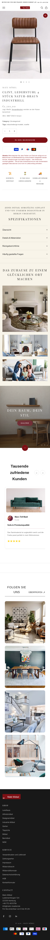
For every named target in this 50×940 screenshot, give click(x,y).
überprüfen (37, 592)
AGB (4, 878)
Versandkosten (17, 109)
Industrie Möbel (8, 822)
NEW (4, 842)
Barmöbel (6, 838)
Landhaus (6, 810)
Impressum (6, 863)
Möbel (4, 834)
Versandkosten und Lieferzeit (14, 855)
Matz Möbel (9, 87)
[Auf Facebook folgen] (3, 916)
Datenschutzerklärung (11, 874)
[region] (25, 417)
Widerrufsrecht (8, 867)
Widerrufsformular (9, 871)
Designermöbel (8, 818)
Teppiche (6, 830)
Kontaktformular (8, 882)
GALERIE (25, 423)
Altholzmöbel (7, 814)
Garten (5, 826)
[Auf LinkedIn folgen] (16, 916)
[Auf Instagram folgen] (10, 916)
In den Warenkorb (25, 140)
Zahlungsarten (8, 859)
